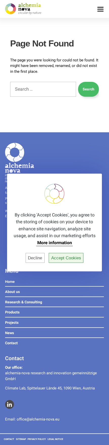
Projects (12, 322)
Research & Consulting (23, 302)
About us (12, 291)
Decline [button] (35, 257)
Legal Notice (55, 439)
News (9, 333)
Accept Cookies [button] (66, 257)
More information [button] (54, 243)
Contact (11, 343)
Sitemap (21, 439)
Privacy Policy (37, 439)
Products (12, 312)
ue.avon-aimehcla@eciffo (38, 419)
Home (10, 281)
